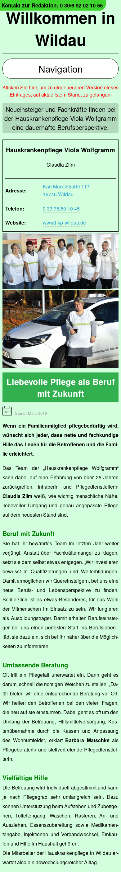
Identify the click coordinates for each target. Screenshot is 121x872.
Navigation (60, 68)
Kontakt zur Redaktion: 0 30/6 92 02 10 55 (52, 5)
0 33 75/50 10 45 (61, 208)
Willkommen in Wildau (60, 28)
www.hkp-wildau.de (64, 222)
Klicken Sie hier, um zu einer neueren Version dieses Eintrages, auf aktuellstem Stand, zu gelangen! (60, 91)
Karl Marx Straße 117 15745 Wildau (66, 190)
